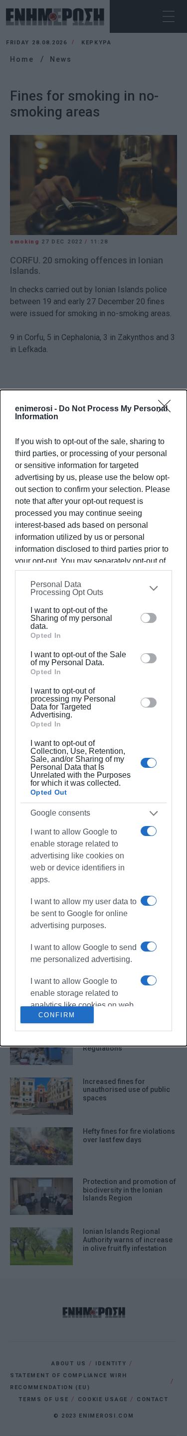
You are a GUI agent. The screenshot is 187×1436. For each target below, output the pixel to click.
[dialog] (93, 718)
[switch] (149, 618)
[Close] (167, 409)
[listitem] (93, 589)
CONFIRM (56, 1015)
